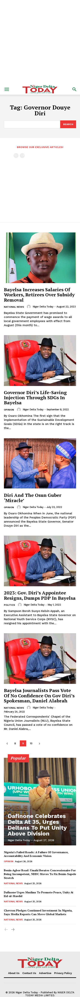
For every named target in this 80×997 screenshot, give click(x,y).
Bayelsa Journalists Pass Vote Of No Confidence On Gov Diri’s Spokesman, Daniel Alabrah (39, 695)
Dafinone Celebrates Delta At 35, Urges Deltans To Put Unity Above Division (37, 824)
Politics (9, 605)
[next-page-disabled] (22, 155)
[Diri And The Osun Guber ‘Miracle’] (40, 463)
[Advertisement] (40, 42)
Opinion (9, 409)
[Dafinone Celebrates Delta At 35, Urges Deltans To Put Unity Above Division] (40, 801)
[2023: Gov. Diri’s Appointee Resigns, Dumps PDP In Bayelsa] (40, 561)
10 (31, 743)
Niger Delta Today (43, 306)
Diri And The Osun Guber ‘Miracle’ (32, 497)
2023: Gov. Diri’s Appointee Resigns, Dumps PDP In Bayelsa (40, 595)
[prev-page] (16, 155)
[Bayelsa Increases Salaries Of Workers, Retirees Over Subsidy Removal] (40, 257)
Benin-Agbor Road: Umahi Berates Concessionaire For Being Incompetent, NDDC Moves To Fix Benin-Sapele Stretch (40, 874)
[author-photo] (29, 307)
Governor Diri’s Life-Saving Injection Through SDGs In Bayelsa (35, 397)
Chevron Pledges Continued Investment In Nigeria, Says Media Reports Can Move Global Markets (38, 912)
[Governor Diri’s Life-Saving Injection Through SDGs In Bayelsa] (40, 360)
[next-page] (39, 743)
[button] (6, 89)
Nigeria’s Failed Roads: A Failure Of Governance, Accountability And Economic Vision (36, 854)
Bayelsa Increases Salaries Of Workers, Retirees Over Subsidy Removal (39, 294)
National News (14, 307)
